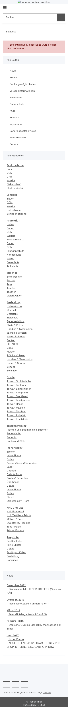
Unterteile (12, 313)
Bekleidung (13, 556)
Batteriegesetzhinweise (23, 130)
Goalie (10, 485)
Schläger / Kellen (16, 552)
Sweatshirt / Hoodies (18, 522)
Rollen (10, 459)
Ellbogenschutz (15, 250)
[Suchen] (61, 17)
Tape (9, 284)
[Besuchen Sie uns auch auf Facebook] (6, 684)
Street (10, 497)
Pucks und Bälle (16, 441)
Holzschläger (14, 210)
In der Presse (16, 639)
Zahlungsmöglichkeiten (23, 84)
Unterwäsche (14, 306)
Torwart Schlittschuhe (19, 381)
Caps (10, 347)
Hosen (10, 258)
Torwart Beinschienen (19, 388)
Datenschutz (17, 104)
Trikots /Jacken (15, 530)
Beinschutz (13, 262)
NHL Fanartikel (15, 511)
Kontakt (14, 77)
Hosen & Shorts (16, 336)
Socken (11, 340)
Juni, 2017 (13, 635)
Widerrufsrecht (18, 137)
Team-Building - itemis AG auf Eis (27, 614)
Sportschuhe (14, 433)
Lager (10, 466)
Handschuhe (14, 254)
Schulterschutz (15, 239)
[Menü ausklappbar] (5, 6)
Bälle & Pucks (14, 474)
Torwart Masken (16, 407)
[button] (51, 8)
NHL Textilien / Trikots (19, 515)
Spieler (11, 451)
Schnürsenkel (14, 276)
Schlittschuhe (14, 541)
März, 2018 (13, 610)
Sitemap (14, 117)
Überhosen (13, 481)
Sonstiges (12, 559)
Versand (47, 692)
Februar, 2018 (15, 621)
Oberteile (12, 310)
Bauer (10, 169)
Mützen (11, 351)
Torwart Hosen (15, 403)
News (13, 70)
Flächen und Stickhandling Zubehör (27, 429)
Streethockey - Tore (18, 500)
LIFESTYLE (13, 344)
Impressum (16, 124)
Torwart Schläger (16, 385)
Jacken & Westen (17, 332)
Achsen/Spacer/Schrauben (22, 463)
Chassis (11, 470)
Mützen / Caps (15, 519)
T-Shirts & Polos (16, 355)
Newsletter (16, 97)
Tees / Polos (14, 526)
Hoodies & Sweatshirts (19, 328)
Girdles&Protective (17, 478)
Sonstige (12, 370)
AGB (12, 110)
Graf (9, 176)
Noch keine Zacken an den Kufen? (28, 603)
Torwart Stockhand (17, 396)
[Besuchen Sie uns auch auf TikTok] (24, 684)
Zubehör (12, 437)
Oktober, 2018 (15, 599)
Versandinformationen (22, 90)
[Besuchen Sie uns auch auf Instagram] (15, 684)
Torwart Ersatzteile (17, 419)
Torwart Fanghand (17, 392)
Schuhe (11, 366)
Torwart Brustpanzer (18, 400)
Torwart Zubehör (16, 415)
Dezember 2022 (16, 585)
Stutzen (11, 280)
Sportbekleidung (16, 321)
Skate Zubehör (15, 188)
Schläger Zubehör (17, 213)
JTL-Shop (40, 705)
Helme (10, 224)
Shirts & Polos (15, 325)
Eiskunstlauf (13, 184)
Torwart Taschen (16, 411)
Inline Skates (14, 455)
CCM (10, 172)
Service (14, 144)
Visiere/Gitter (14, 295)
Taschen (11, 288)
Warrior (11, 180)
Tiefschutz (12, 266)
